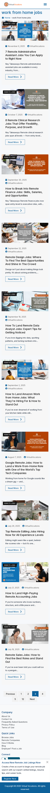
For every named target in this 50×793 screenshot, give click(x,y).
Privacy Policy (8, 724)
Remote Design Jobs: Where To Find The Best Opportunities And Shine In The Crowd (24, 261)
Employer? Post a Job (12, 748)
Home (7, 17)
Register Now (10, 778)
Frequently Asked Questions (14, 722)
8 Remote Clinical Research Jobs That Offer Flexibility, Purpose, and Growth (22, 124)
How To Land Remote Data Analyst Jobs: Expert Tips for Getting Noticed (23, 329)
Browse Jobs (8, 737)
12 (23, 699)
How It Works (8, 743)
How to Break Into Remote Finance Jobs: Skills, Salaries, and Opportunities (24, 192)
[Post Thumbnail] (25, 31)
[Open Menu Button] (45, 4)
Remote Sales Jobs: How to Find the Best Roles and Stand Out (24, 658)
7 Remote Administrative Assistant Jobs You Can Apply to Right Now (24, 55)
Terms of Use (8, 727)
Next (32, 699)
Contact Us (7, 719)
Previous (10, 694)
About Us (6, 716)
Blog (4, 746)
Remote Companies (11, 740)
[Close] (47, 762)
